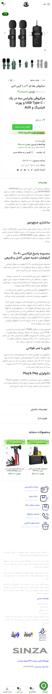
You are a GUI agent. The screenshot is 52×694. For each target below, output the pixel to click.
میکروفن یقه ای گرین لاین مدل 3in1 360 (38, 469)
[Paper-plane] (30, 674)
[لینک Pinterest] (25, 170)
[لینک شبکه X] (28, 170)
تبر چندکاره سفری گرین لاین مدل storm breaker (14, 469)
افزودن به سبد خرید (22, 127)
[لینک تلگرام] (18, 170)
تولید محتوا (34, 80)
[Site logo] (26, 4)
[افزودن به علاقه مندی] (30, 448)
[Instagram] (45, 674)
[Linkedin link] (21, 170)
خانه (43, 80)
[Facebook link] (31, 170)
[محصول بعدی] (8, 80)
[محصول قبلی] (13, 80)
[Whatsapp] (37, 674)
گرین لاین (25, 165)
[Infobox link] (26, 489)
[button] (30, 453)
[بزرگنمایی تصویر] (45, 50)
